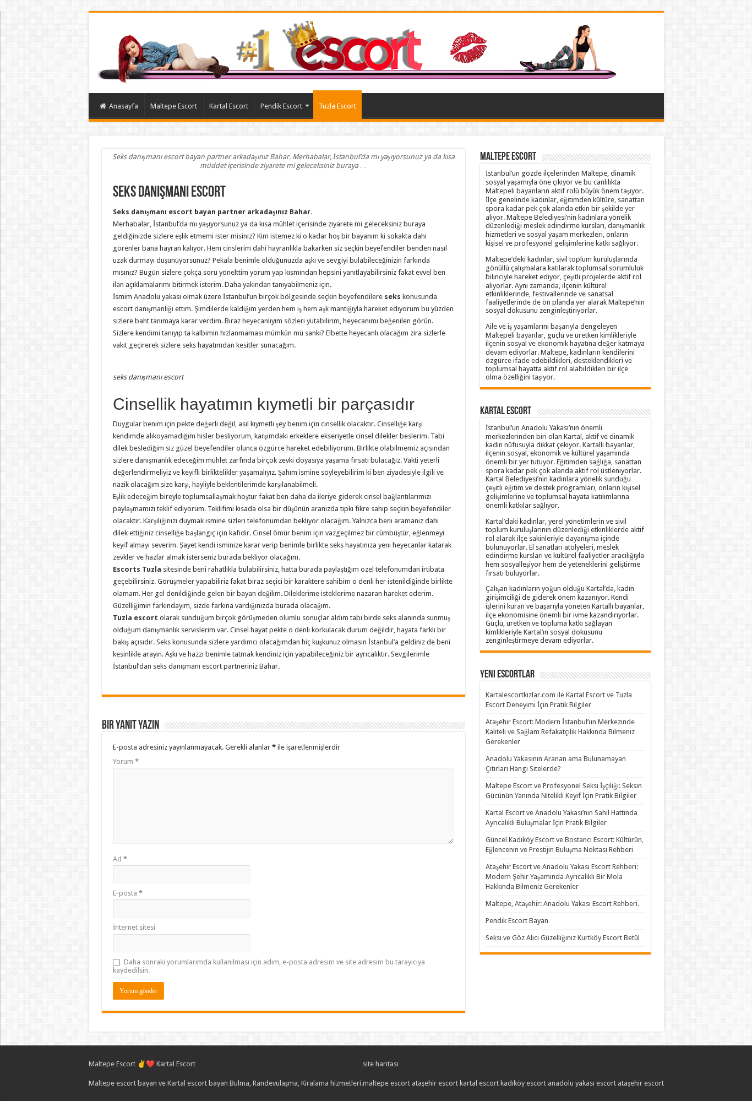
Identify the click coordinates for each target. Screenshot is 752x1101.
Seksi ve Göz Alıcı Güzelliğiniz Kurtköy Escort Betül (563, 938)
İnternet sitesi (134, 927)
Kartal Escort (228, 106)
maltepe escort (386, 1083)
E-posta (128, 893)
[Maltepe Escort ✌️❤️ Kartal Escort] (359, 50)
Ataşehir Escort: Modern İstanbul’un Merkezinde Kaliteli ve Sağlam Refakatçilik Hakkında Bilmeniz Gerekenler (560, 732)
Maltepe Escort (173, 106)
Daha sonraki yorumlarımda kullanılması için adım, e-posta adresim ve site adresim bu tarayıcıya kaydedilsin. (269, 966)
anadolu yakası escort (582, 1083)
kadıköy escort (523, 1083)
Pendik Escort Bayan (517, 920)
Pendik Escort (281, 106)
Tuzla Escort (337, 106)
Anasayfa (123, 106)
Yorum (126, 761)
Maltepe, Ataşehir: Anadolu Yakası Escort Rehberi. (562, 903)
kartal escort (479, 1083)
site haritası (381, 1064)
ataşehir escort (435, 1083)
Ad (120, 859)
